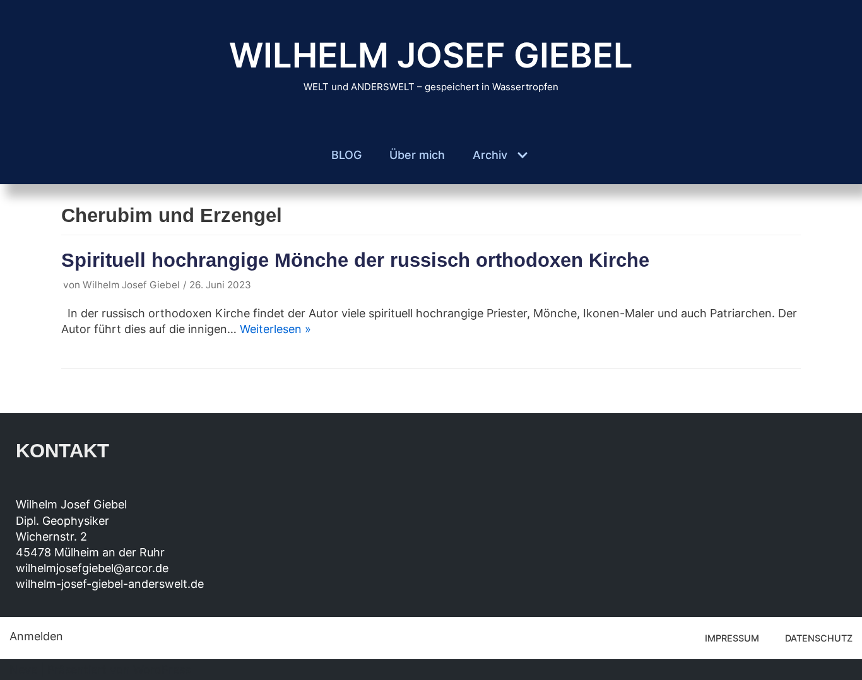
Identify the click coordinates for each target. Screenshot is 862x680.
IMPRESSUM (732, 638)
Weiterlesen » (275, 329)
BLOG (346, 154)
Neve (23, 669)
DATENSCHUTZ (819, 638)
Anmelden (36, 636)
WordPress (162, 669)
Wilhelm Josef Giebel (131, 285)
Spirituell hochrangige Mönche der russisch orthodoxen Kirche (355, 260)
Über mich (417, 154)
